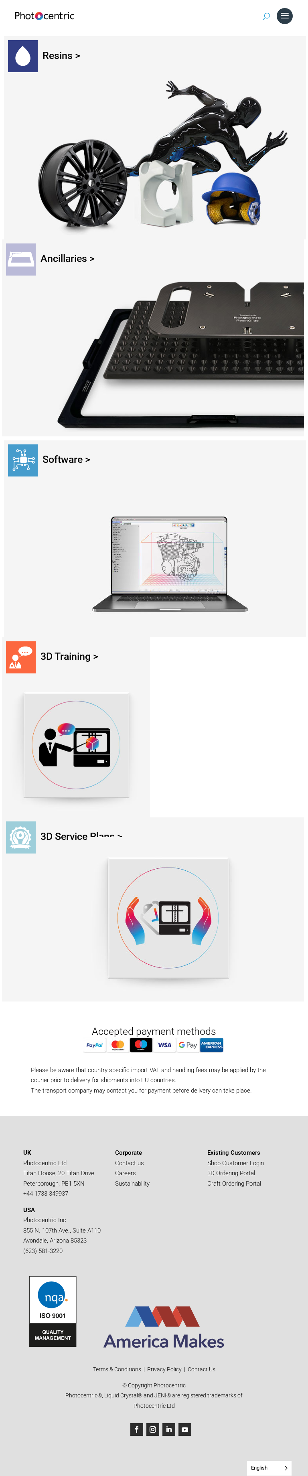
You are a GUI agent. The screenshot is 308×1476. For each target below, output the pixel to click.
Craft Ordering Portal (235, 1183)
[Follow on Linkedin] (168, 1429)
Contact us (129, 1163)
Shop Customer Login (235, 1163)
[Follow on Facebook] (136, 1429)
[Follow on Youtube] (184, 1429)
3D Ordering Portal (232, 1173)
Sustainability (132, 1183)
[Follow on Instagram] (152, 1429)
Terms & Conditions (117, 1369)
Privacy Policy (164, 1369)
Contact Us (201, 1369)
